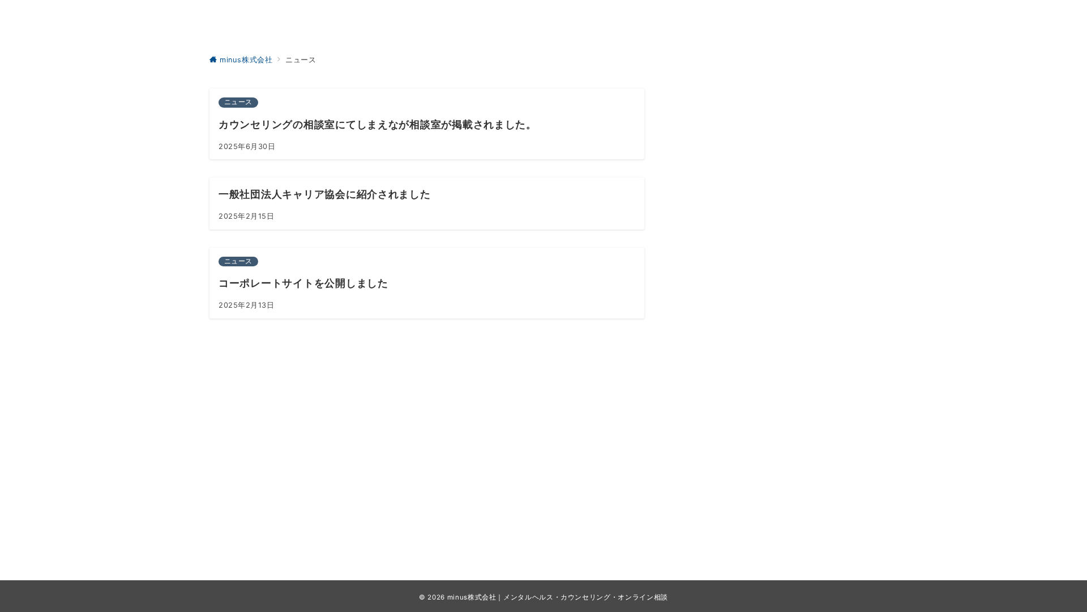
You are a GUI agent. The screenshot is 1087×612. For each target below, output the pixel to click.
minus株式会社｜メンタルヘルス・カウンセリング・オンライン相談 (557, 597)
